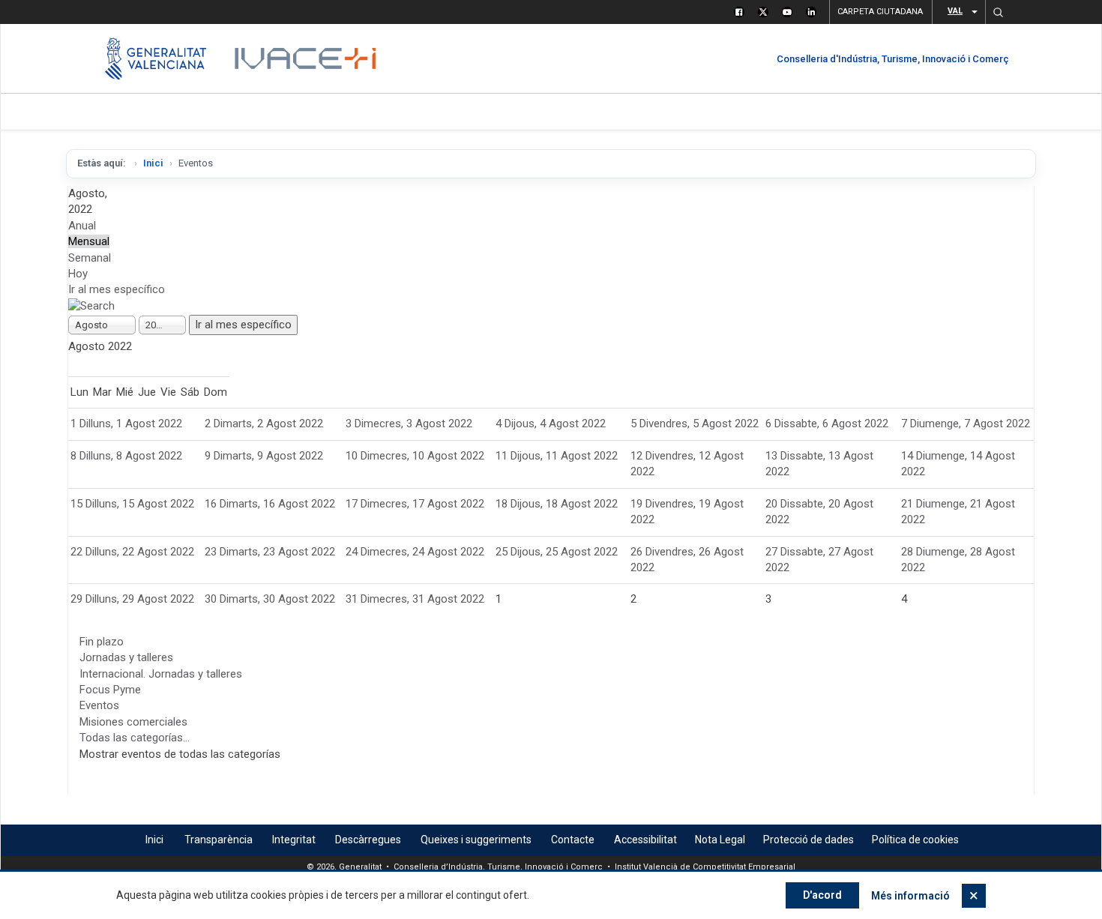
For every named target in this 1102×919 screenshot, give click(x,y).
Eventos (99, 705)
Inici (153, 163)
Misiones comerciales (133, 722)
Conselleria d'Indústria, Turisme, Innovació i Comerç (893, 58)
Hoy (78, 273)
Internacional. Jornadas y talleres (160, 674)
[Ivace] (304, 58)
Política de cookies (915, 840)
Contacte (572, 840)
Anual (82, 225)
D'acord (822, 895)
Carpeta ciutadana (880, 11)
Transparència (218, 840)
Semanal (89, 258)
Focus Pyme (110, 689)
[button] (998, 12)
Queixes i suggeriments (476, 840)
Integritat (294, 840)
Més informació (910, 896)
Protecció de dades (808, 840)
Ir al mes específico (116, 289)
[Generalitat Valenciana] (155, 58)
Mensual (88, 241)
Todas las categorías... (134, 737)
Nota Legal (720, 840)
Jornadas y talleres (126, 657)
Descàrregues (368, 840)
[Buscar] (91, 306)
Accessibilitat (645, 840)
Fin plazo (101, 641)
